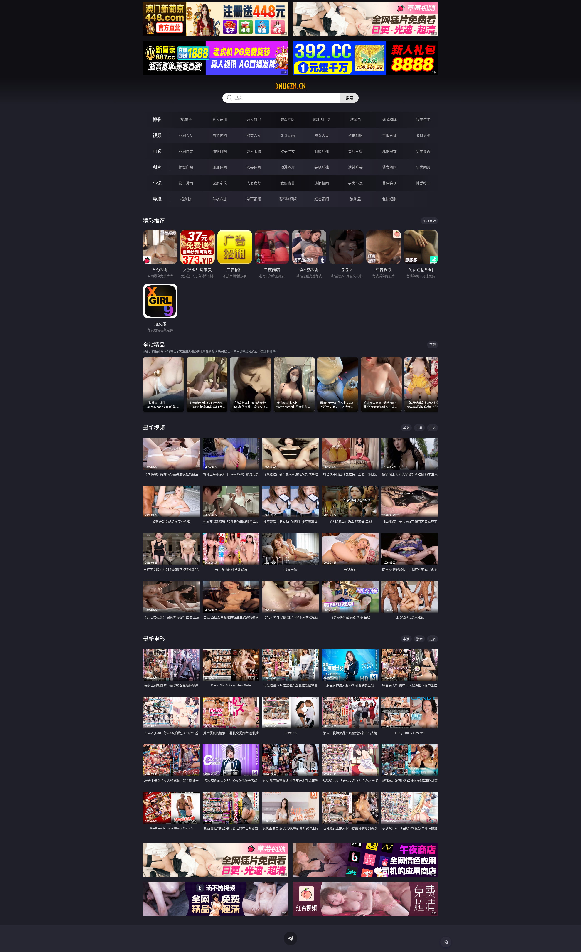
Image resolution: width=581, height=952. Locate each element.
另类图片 (423, 167)
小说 (157, 183)
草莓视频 (253, 199)
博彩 (157, 119)
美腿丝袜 (321, 167)
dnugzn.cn (290, 86)
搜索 (349, 97)
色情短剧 (389, 199)
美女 (406, 428)
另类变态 (423, 151)
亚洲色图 (219, 167)
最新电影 (154, 638)
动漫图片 (287, 167)
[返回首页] (445, 942)
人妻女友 (253, 183)
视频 (157, 135)
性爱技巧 (423, 183)
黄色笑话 (389, 183)
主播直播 (389, 135)
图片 (157, 167)
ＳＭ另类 (423, 135)
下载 (432, 345)
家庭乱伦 (219, 183)
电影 (157, 151)
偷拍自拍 (219, 151)
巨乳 (419, 428)
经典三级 (355, 151)
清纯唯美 (355, 167)
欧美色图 (253, 167)
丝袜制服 (355, 135)
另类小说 (355, 183)
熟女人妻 (321, 135)
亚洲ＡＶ (186, 135)
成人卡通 (253, 151)
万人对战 (253, 119)
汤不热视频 (287, 199)
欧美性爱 (287, 151)
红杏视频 (321, 199)
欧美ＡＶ (253, 135)
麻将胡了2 (321, 119)
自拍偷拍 (219, 135)
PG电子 (186, 119)
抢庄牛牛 (423, 119)
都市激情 (186, 183)
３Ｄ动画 (287, 135)
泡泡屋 (355, 199)
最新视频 (154, 427)
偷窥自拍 (186, 167)
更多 (432, 428)
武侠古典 (287, 183)
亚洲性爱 (186, 151)
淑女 (419, 639)
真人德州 (219, 119)
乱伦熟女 (389, 151)
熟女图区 (389, 167)
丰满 (406, 639)
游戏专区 (287, 119)
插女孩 (185, 199)
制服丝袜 (321, 151)
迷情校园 (321, 183)
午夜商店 (219, 199)
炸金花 (355, 119)
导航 (157, 199)
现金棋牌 (389, 119)
